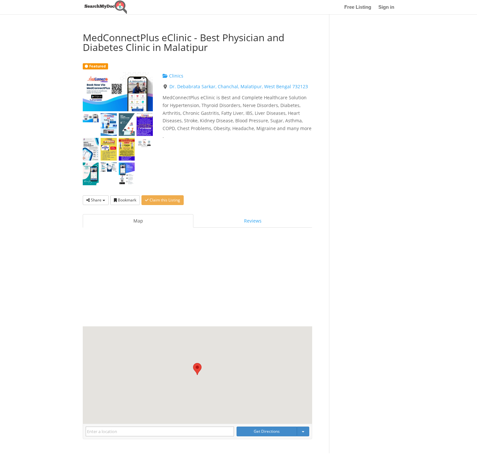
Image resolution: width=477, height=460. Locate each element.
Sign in (386, 7)
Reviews (253, 221)
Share (96, 200)
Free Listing (357, 7)
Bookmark (126, 200)
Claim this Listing (164, 200)
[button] (197, 369)
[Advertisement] (197, 277)
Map (138, 221)
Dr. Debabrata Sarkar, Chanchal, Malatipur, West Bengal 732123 (238, 86)
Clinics (175, 76)
